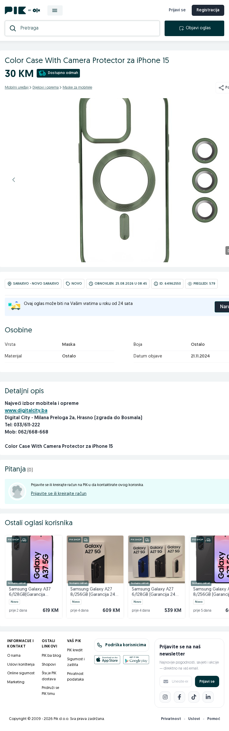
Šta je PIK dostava (49, 676)
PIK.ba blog (51, 656)
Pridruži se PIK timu (50, 691)
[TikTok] (193, 697)
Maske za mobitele (77, 88)
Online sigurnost (21, 673)
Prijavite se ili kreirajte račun (58, 494)
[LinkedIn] (208, 697)
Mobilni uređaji (17, 88)
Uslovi (194, 719)
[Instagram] (165, 697)
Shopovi (49, 665)
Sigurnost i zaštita (76, 662)
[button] (14, 180)
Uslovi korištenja (21, 665)
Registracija (207, 10)
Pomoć (213, 719)
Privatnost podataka (75, 677)
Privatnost (171, 719)
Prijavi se (177, 10)
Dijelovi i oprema (46, 88)
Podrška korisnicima (125, 645)
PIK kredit (75, 650)
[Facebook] (179, 697)
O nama (14, 656)
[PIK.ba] (22, 10)
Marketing (15, 682)
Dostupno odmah (63, 73)
